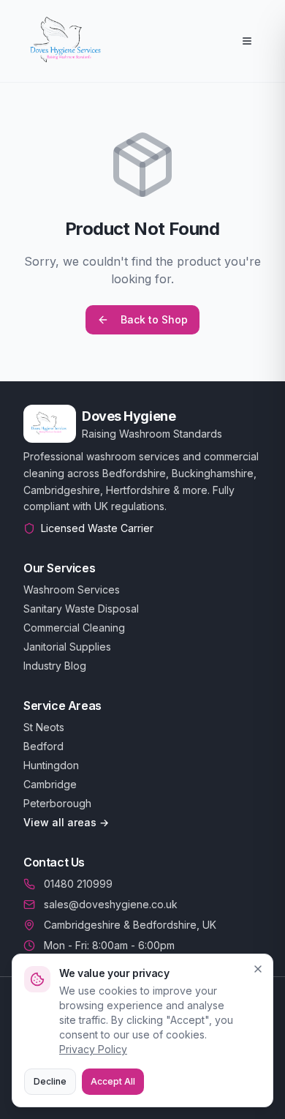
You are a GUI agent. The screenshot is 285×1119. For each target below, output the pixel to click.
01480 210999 (78, 883)
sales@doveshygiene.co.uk (111, 904)
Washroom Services (71, 589)
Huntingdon (51, 765)
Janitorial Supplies (67, 646)
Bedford (43, 746)
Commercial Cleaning (74, 627)
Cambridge (50, 784)
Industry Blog (54, 665)
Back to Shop (154, 319)
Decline (50, 1081)
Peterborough (57, 803)
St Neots (43, 727)
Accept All (113, 1081)
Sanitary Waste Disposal (81, 608)
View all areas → (66, 822)
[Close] (258, 969)
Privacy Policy (93, 1049)
